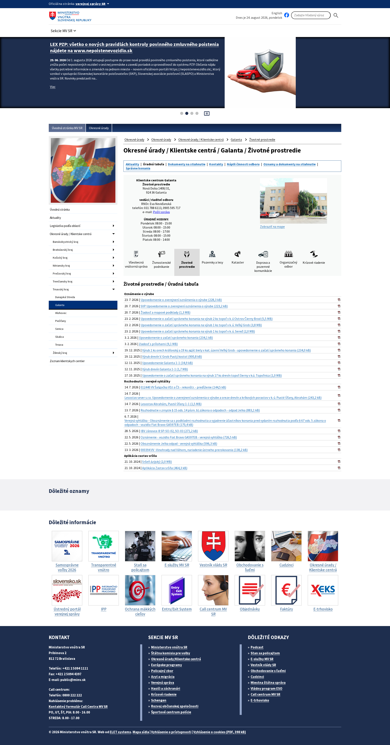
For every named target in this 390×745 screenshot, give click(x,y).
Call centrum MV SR (265, 694)
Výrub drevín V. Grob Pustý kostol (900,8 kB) (172, 356)
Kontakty (216, 164)
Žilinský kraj (60, 353)
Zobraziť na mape (272, 226)
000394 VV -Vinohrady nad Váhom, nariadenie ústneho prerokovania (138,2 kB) (194, 450)
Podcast (257, 647)
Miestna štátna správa (268, 682)
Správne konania (138, 168)
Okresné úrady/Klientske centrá (176, 659)
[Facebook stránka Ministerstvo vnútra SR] (286, 15)
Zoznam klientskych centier (67, 361)
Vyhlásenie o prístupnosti (171, 732)
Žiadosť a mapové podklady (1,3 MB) (165, 312)
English (277, 13)
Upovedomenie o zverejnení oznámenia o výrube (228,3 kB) (181, 300)
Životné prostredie (262, 139)
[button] (64, 29)
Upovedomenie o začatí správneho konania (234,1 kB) (176, 337)
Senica (59, 329)
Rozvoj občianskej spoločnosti (174, 706)
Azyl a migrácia (162, 676)
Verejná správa (162, 682)
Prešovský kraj (62, 273)
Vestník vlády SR (263, 665)
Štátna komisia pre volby (170, 653)
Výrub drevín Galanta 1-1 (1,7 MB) (165, 369)
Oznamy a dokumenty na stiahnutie (289, 164)
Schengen (158, 700)
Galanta (59, 305)
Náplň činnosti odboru (243, 164)
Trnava (59, 344)
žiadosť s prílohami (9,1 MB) (158, 344)
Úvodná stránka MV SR (67, 128)
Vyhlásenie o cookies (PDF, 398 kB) (219, 732)
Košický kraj (60, 257)
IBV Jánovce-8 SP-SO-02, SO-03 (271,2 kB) (169, 431)
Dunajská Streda (65, 297)
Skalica (59, 337)
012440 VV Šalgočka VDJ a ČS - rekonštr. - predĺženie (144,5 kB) (183, 387)
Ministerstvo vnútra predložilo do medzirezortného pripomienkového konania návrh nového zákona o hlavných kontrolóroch (134, 47)
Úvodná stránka (60, 209)
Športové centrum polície (171, 712)
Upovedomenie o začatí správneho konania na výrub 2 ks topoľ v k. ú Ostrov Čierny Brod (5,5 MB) (207, 319)
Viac (52, 87)
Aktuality (55, 218)
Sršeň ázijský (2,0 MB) (157, 462)
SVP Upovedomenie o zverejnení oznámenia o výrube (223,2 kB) (184, 306)
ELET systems (120, 732)
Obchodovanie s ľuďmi (268, 671)
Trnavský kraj (61, 289)
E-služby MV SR (262, 659)
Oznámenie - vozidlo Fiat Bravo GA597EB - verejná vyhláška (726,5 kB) (189, 437)
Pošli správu (161, 212)
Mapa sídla (141, 732)
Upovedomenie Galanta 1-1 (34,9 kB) (167, 363)
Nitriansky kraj (61, 265)
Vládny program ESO (266, 688)
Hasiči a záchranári (165, 688)
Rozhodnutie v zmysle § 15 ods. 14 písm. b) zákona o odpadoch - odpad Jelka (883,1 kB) (200, 410)
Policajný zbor (162, 671)
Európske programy (166, 665)
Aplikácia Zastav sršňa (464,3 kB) (164, 468)
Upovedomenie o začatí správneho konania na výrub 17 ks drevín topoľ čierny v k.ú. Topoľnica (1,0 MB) (212, 375)
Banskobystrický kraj (65, 242)
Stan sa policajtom (265, 653)
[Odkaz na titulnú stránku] (71, 15)
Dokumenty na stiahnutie (186, 164)
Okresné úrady (99, 128)
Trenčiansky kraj (62, 281)
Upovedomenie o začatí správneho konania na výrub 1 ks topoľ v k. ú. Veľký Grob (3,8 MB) (201, 325)
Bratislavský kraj (63, 250)
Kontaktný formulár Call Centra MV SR (78, 706)
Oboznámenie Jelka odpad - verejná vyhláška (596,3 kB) (179, 443)
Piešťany (60, 321)
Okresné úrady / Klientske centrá (70, 234)
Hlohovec (61, 313)
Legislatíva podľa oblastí (65, 226)
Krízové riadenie (164, 694)
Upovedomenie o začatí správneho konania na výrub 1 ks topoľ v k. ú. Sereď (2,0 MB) (198, 331)
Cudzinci (257, 676)
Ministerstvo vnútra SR (169, 647)
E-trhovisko (260, 700)
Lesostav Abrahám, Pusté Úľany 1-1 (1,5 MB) (171, 404)
